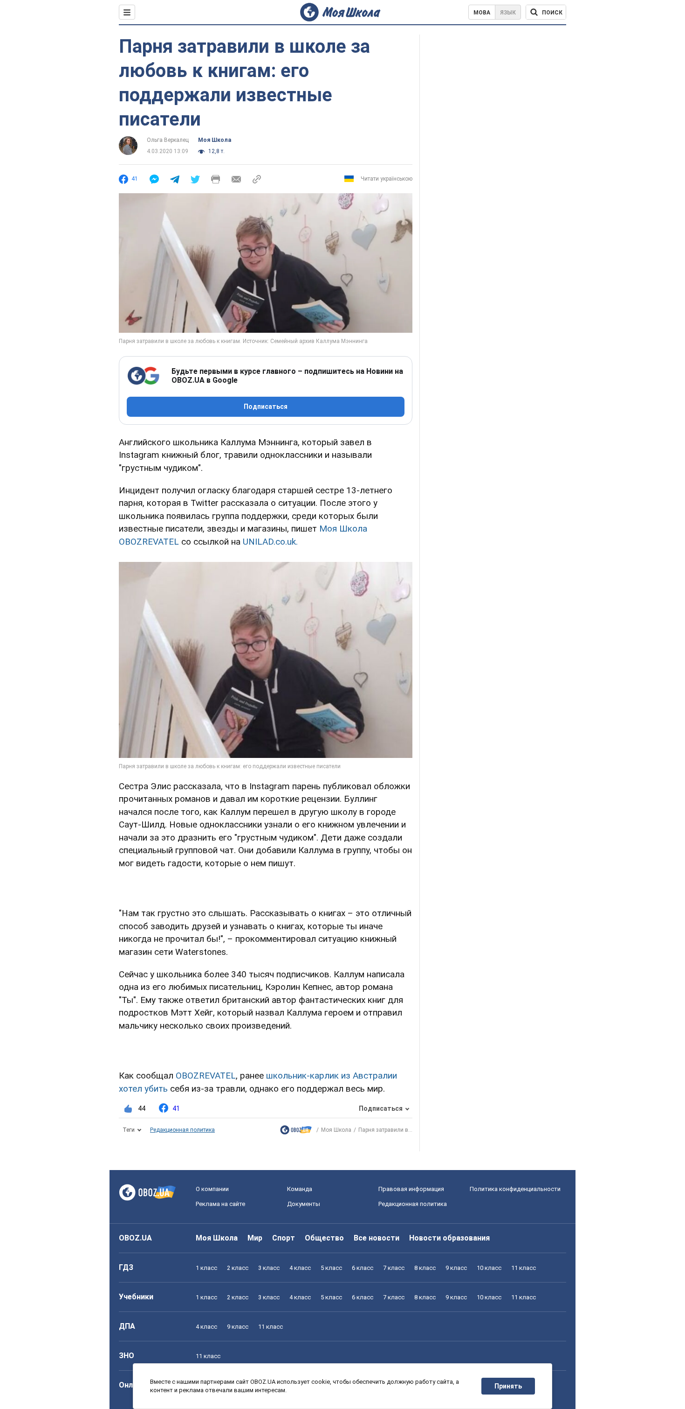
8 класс (425, 1267)
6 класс (362, 1267)
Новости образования (449, 1238)
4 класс (300, 1267)
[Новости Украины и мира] (296, 1132)
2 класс (237, 1267)
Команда (299, 1188)
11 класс (523, 1267)
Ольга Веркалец (168, 140)
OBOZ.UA (135, 1238)
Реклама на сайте (220, 1203)
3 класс (269, 1267)
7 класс (393, 1267)
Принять (508, 1386)
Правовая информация (411, 1188)
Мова (481, 12)
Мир (254, 1238)
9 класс (456, 1267)
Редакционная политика (182, 1130)
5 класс (331, 1267)
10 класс (489, 1267)
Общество (324, 1238)
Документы (303, 1203)
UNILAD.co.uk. (270, 541)
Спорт (283, 1238)
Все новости (376, 1238)
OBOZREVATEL (206, 1075)
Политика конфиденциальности (515, 1188)
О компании (212, 1188)
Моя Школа (214, 140)
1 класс (206, 1267)
